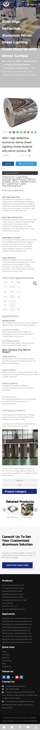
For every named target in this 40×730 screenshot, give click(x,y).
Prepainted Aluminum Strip (12, 591)
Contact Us (6, 667)
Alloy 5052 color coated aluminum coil (17, 624)
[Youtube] (17, 677)
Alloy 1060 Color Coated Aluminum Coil (17, 621)
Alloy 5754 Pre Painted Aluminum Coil (16, 630)
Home (4, 652)
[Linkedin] (8, 677)
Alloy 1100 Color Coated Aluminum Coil (16, 618)
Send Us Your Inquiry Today (17, 565)
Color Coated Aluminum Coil (13, 585)
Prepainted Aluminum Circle (12, 594)
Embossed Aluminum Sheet (12, 597)
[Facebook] (4, 677)
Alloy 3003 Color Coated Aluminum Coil (17, 636)
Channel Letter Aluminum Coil (13, 609)
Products (5, 655)
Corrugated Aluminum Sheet (13, 588)
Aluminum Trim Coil (9, 606)
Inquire (8, 163)
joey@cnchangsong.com (15, 686)
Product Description (11, 173)
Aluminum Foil (7, 603)
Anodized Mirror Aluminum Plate (14, 600)
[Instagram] (21, 677)
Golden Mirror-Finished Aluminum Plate (27, 517)
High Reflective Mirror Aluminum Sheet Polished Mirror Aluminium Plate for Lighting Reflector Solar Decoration (13, 517)
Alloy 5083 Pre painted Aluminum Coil (16, 627)
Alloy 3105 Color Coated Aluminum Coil (17, 642)
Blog (4, 664)
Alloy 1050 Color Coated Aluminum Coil (17, 639)
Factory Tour (7, 661)
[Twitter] (12, 677)
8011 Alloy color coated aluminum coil (16, 633)
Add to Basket (27, 163)
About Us (5, 658)
